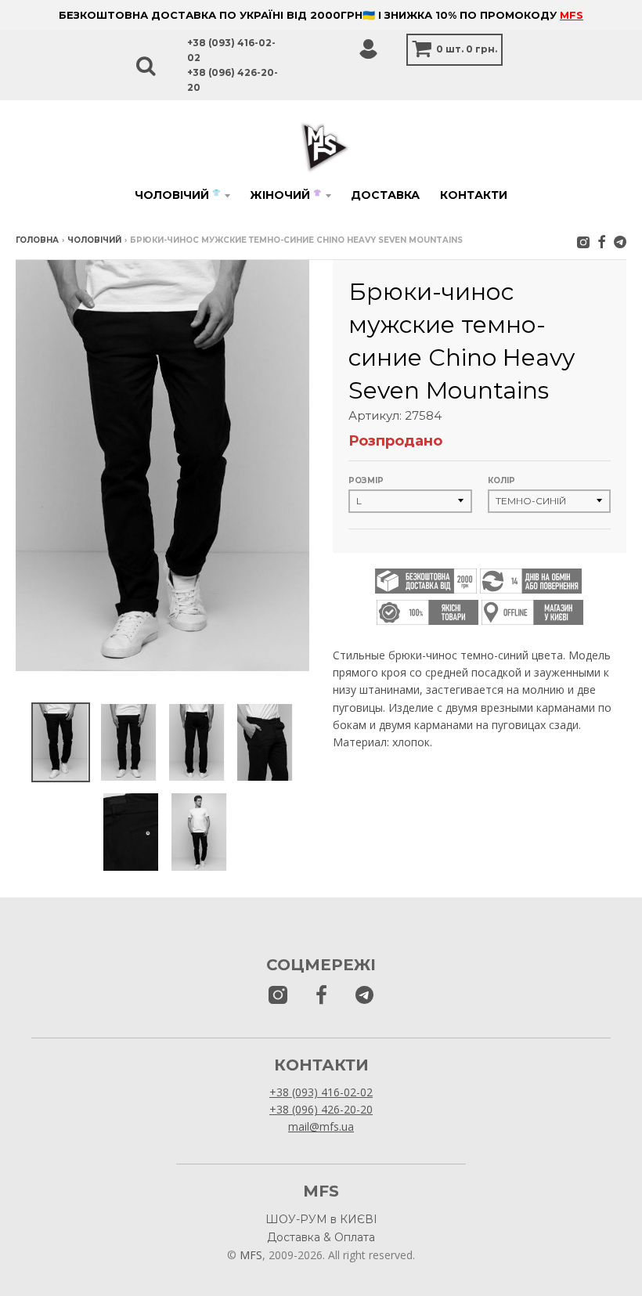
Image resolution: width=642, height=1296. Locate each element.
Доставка (385, 195)
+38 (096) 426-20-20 (321, 1109)
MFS (571, 15)
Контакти (473, 195)
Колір (501, 480)
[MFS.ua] (601, 241)
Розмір (366, 480)
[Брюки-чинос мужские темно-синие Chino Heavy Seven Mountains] (60, 742)
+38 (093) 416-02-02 (321, 1092)
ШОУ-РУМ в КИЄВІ (321, 1219)
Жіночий (285, 195)
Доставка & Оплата (321, 1237)
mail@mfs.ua (321, 1126)
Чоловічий (177, 195)
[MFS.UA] (620, 241)
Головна (37, 240)
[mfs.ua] (583, 241)
